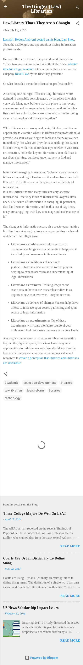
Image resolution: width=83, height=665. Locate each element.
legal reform (35, 390)
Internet (66, 382)
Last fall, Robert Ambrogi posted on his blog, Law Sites (38, 39)
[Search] (77, 8)
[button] (77, 24)
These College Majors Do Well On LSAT (34, 513)
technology (12, 398)
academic (11, 382)
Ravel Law (22, 74)
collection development (39, 382)
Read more (70, 546)
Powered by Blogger (44, 657)
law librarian (13, 390)
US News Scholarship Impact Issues (31, 608)
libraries (54, 390)
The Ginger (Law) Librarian (41, 8)
